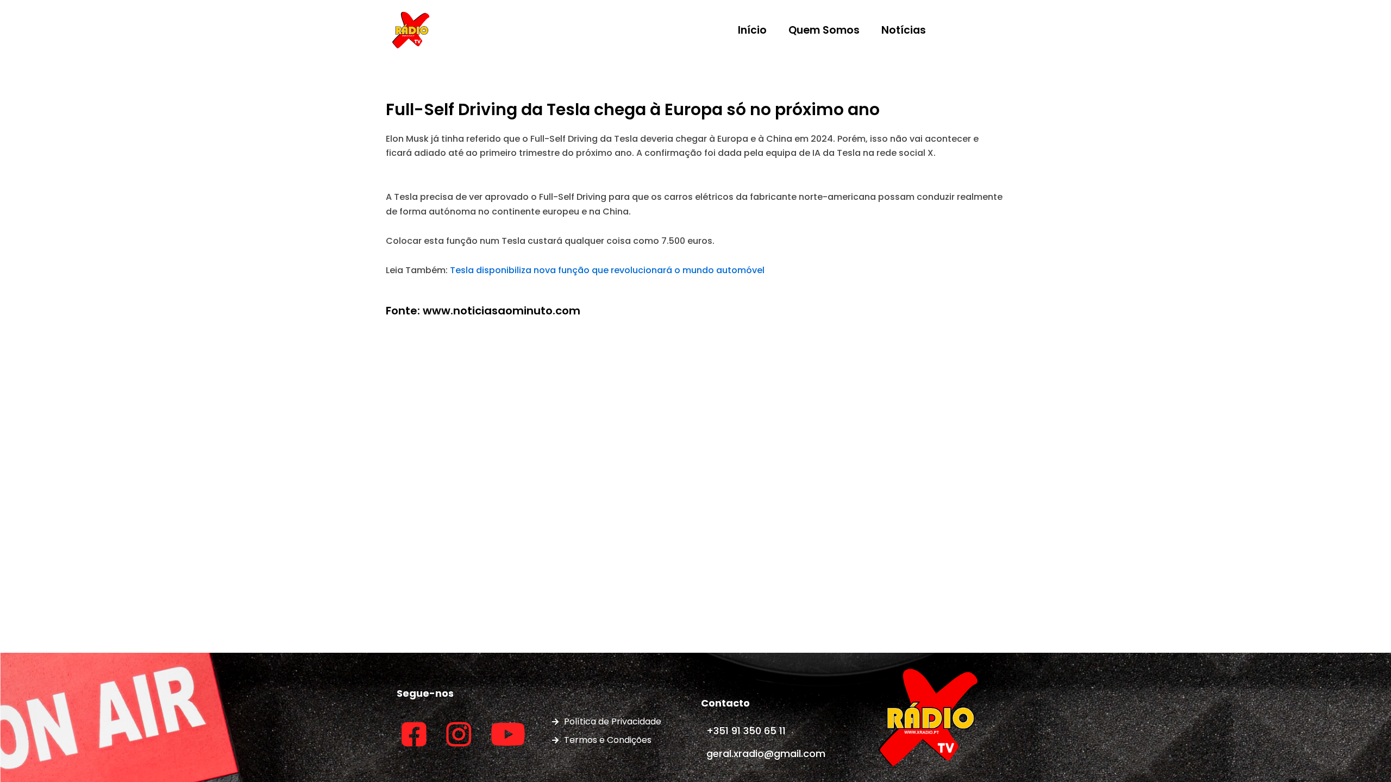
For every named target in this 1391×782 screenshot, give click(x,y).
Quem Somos (824, 30)
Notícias (903, 30)
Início (752, 30)
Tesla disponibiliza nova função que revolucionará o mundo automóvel (607, 270)
